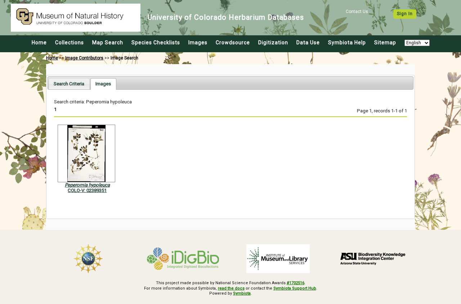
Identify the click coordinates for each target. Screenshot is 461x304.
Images (197, 42)
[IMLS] (278, 258)
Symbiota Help (347, 42)
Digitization (273, 42)
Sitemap (385, 42)
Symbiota (242, 293)
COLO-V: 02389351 (87, 190)
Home (39, 42)
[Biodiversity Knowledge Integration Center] (373, 258)
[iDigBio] (183, 258)
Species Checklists (155, 42)
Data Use (308, 42)
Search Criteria (69, 83)
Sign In (405, 13)
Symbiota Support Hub (294, 288)
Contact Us (357, 11)
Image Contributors (84, 58)
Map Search (107, 42)
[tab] (69, 83)
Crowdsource (233, 42)
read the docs (231, 288)
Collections (69, 42)
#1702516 (295, 283)
